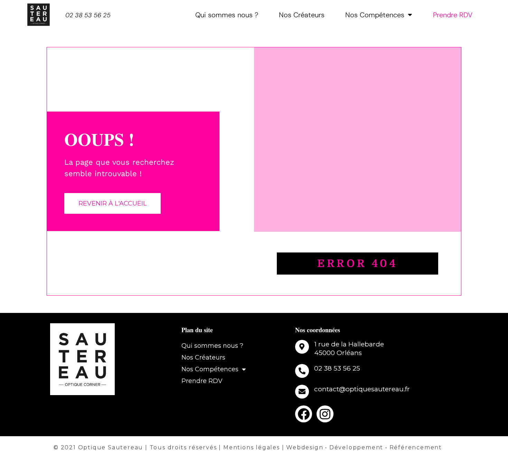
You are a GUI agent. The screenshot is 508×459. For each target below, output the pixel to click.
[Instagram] (325, 413)
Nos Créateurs (301, 14)
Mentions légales (251, 447)
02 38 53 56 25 (88, 15)
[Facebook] (303, 413)
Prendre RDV (452, 14)
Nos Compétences (374, 14)
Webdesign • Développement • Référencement (364, 447)
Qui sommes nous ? (226, 14)
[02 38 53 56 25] (302, 371)
